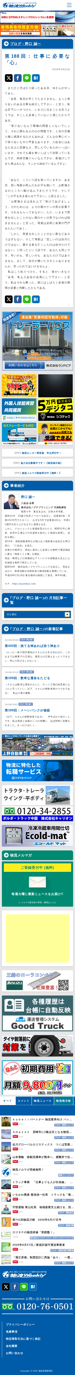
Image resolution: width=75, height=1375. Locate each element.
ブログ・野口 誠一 (25, 44)
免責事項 (12, 1331)
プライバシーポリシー (20, 1324)
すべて (7, 1100)
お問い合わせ (14, 1353)
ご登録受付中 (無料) (37, 868)
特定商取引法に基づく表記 (23, 1338)
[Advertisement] (37, 938)
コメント (24, 1100)
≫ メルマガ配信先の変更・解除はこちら (37, 902)
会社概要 (12, 1345)
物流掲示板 (63, 1100)
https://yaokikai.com (24, 583)
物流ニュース (43, 1100)
